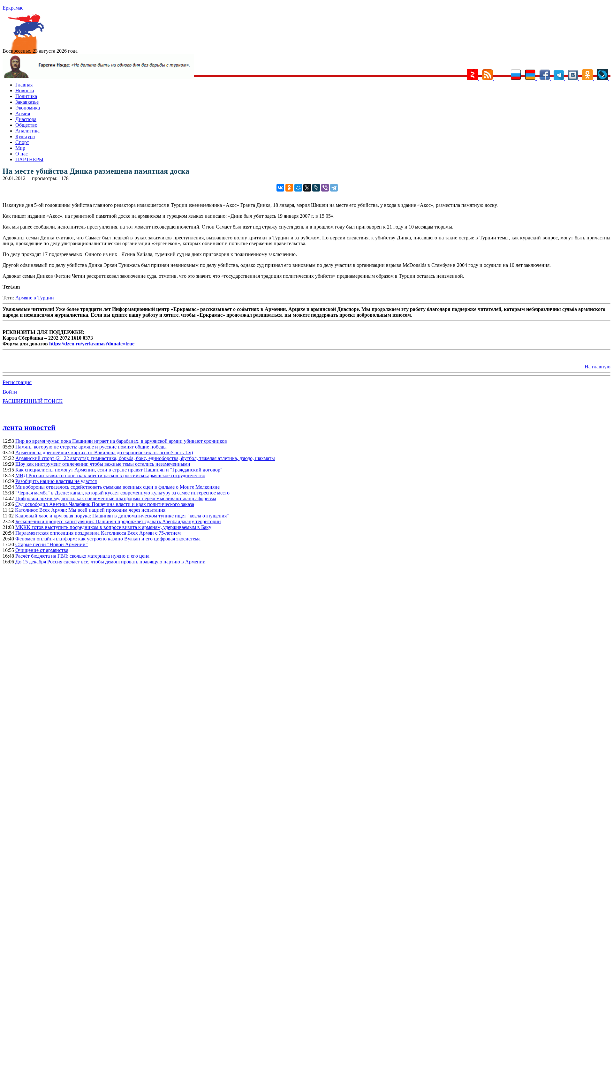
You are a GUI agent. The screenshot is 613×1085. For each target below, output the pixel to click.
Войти (10, 392)
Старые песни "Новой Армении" (51, 544)
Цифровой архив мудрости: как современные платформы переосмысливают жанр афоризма (115, 498)
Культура (25, 136)
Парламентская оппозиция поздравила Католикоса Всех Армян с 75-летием (98, 533)
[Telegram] (334, 188)
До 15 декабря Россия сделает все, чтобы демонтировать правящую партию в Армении (110, 561)
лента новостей (29, 427)
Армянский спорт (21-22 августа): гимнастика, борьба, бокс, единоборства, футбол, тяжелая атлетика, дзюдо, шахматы (145, 458)
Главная (24, 84)
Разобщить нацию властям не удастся (56, 481)
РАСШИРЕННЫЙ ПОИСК (33, 401)
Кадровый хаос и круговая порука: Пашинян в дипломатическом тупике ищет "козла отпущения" (122, 515)
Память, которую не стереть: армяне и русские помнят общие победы (91, 446)
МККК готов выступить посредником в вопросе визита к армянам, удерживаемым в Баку (113, 527)
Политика (26, 96)
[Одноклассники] (289, 188)
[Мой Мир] (298, 188)
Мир (20, 148)
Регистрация (17, 382)
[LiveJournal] (316, 188)
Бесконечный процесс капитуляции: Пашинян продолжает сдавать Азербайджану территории (118, 521)
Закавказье (27, 102)
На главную (597, 366)
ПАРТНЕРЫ (29, 159)
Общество (26, 125)
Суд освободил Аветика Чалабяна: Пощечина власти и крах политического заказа (104, 504)
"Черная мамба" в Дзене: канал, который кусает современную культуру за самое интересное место (122, 492)
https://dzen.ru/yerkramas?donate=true (91, 343)
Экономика (27, 107)
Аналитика (27, 130)
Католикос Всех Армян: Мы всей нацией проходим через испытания (90, 510)
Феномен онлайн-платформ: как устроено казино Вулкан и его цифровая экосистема (108, 538)
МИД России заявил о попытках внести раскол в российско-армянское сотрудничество (110, 475)
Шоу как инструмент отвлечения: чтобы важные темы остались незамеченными (102, 464)
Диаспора (25, 119)
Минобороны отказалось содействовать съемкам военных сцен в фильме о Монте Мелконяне (117, 487)
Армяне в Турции (34, 297)
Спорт (22, 142)
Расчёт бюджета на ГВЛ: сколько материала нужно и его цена (82, 556)
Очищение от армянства (41, 550)
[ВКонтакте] (280, 188)
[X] (307, 188)
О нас (21, 153)
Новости (24, 90)
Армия (22, 113)
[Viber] (325, 188)
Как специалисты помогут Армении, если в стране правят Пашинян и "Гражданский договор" (119, 469)
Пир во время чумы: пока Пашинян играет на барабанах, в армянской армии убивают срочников (121, 441)
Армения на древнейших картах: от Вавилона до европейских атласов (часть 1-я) (104, 452)
